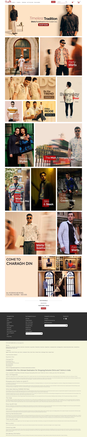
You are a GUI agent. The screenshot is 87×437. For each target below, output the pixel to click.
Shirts (13, 2)
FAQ (7, 334)
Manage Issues (28, 327)
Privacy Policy (9, 336)
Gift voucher (30, 2)
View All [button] (43, 308)
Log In (53, 1)
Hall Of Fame (9, 329)
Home (8, 320)
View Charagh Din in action (11, 331)
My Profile (27, 318)
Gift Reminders (28, 329)
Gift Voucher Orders (29, 323)
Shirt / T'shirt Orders (29, 322)
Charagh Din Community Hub (49, 320)
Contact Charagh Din (10, 332)
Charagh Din (9, 359)
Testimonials (9, 327)
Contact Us (15, 354)
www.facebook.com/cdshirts (30, 367)
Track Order (37, 2)
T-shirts (18, 2)
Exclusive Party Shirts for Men (68, 347)
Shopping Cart (9, 322)
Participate (46, 318)
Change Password (29, 320)
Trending (24, 2)
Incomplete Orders (29, 325)
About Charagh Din (10, 325)
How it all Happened (12, 374)
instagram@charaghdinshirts (15, 367)
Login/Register (9, 318)
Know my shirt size (11, 404)
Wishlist (8, 323)
